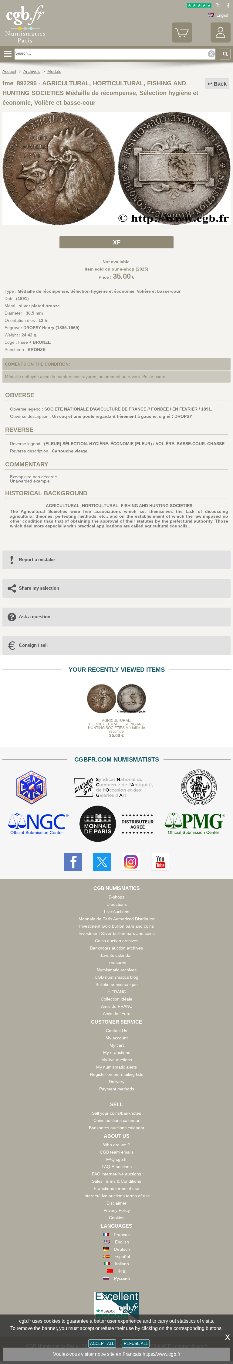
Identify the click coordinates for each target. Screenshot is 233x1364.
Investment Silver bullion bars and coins (117, 933)
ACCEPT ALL (102, 1343)
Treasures (116, 962)
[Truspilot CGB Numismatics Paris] (199, 6)
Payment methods (116, 1088)
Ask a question (34, 616)
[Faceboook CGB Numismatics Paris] (73, 862)
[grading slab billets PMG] (194, 824)
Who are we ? (116, 1144)
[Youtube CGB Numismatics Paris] (160, 862)
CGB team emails (116, 1152)
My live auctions (116, 1059)
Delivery (116, 1081)
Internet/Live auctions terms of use (116, 1195)
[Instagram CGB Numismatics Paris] (131, 862)
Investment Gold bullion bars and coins (116, 926)
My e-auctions (116, 1052)
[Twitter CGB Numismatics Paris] (102, 862)
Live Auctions (116, 911)
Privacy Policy (116, 1210)
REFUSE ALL (136, 1343)
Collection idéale (116, 999)
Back (220, 84)
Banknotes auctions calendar (116, 1127)
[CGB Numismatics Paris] (25, 44)
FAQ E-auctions (117, 1166)
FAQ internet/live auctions (116, 1173)
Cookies (116, 1217)
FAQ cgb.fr (116, 1159)
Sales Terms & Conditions (116, 1181)
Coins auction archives (116, 940)
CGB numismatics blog (116, 977)
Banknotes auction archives (116, 948)
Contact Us (116, 1030)
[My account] (221, 41)
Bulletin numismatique (117, 984)
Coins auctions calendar (116, 1120)
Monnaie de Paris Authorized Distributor (117, 918)
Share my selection (39, 588)
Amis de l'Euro (116, 1013)
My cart (117, 1045)
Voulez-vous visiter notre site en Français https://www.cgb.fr (116, 1354)
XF (116, 242)
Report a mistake (37, 559)
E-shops (116, 897)
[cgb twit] (217, 6)
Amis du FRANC (116, 1006)
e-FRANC (116, 991)
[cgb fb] (227, 6)
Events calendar (116, 955)
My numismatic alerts (116, 1067)
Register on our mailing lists (116, 1074)
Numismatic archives (117, 969)
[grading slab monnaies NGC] (38, 824)
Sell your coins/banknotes (116, 1113)
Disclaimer (116, 1203)
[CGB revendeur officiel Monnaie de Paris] (116, 824)
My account (117, 1037)
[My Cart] (182, 41)
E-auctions (116, 904)
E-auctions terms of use (116, 1188)
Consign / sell (33, 645)
